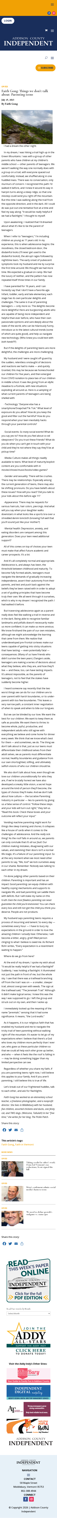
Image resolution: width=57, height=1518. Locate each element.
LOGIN (8, 20)
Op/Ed (4, 86)
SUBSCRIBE (47, 67)
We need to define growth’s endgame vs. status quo (39, 1213)
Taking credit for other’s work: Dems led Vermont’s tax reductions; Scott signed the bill (40, 1166)
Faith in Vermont (24, 1144)
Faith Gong (7, 1144)
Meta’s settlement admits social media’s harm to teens (41, 1188)
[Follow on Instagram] (54, 13)
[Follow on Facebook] (49, 13)
